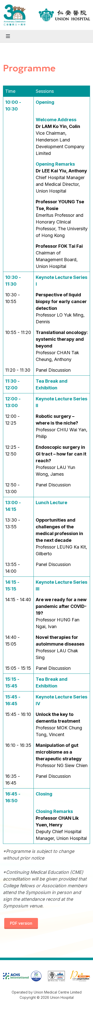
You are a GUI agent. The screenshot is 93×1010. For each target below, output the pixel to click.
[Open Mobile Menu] (8, 36)
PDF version (21, 923)
